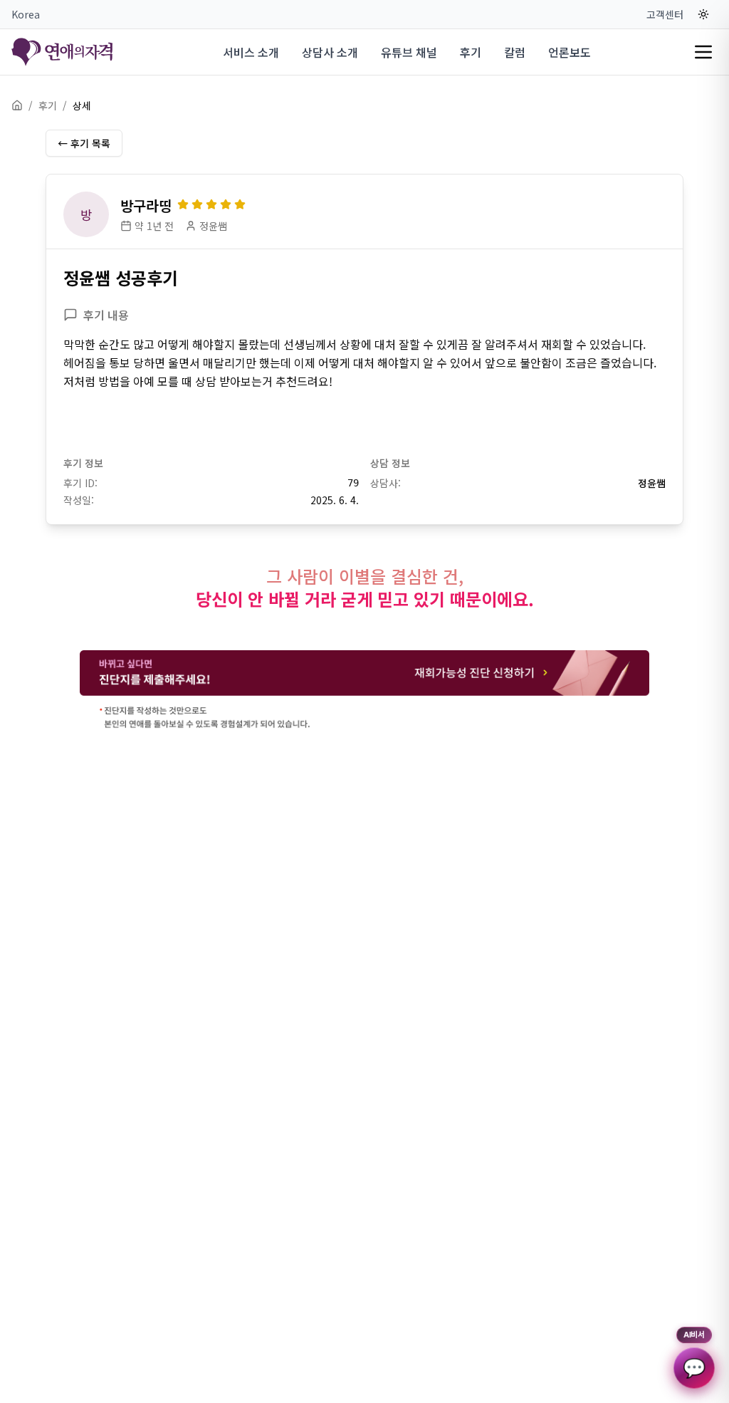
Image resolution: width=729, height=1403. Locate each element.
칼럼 (514, 52)
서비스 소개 (251, 52)
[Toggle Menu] (703, 52)
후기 (470, 52)
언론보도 (569, 52)
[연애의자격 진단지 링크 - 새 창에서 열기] (364, 690)
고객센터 (664, 14)
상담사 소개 (330, 52)
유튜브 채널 (409, 52)
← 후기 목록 (84, 143)
